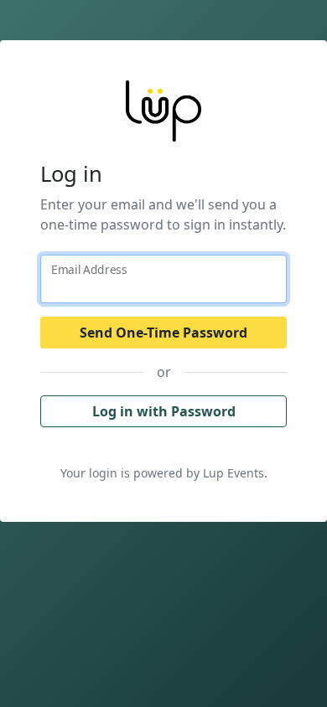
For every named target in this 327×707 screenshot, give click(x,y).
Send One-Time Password (163, 332)
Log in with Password (164, 411)
